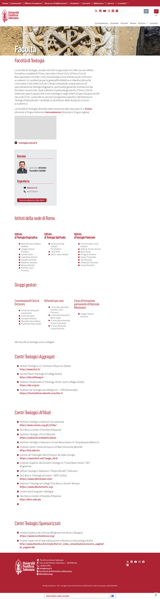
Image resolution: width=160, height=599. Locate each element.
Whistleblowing (46, 574)
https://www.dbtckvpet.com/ (36, 479)
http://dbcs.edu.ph (30, 499)
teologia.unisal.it (28, 143)
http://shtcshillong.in (31, 377)
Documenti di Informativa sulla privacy (55, 571)
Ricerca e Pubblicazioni (56, 3)
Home (5, 3)
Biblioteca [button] (99, 3)
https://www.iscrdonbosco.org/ (37, 536)
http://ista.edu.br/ (30, 450)
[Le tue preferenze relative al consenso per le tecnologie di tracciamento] (156, 595)
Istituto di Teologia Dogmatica (26, 235)
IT (156, 11)
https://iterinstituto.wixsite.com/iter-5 (41, 393)
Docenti (86, 3)
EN (156, 15)
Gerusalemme (53, 112)
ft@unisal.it (32, 187)
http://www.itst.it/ (30, 369)
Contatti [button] (122, 3)
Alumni (133, 23)
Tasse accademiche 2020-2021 (31, 200)
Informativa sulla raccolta (57, 596)
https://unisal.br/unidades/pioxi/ (38, 438)
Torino (88, 109)
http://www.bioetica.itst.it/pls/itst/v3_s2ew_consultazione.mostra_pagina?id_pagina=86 (62, 545)
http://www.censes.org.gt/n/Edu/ (38, 425)
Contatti (153, 23)
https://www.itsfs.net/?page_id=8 (39, 458)
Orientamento (101, 23)
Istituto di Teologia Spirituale (54, 235)
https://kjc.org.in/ (29, 385)
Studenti (74, 3)
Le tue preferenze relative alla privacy (90, 596)
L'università (15, 3)
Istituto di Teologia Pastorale (84, 235)
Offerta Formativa (32, 3)
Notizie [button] (142, 23)
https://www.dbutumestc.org (36, 487)
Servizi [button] (111, 3)
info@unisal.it (46, 568)
